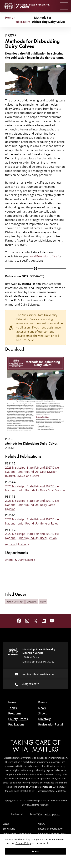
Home (9, 17)
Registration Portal (50, 724)
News (42, 708)
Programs (14, 713)
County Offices (18, 719)
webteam (44, 336)
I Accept (35, 851)
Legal (6, 823)
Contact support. (49, 814)
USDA (41, 823)
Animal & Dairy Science (20, 560)
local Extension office (43, 256)
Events (42, 702)
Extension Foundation (50, 828)
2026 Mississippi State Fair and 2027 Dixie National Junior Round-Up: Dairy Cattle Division (32, 505)
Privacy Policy (23, 843)
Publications (22, 22)
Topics (12, 708)
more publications (17, 544)
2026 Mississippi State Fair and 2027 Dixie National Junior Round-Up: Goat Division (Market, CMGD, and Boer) (32, 472)
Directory (44, 719)
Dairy (43, 601)
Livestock (32, 601)
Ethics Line (9, 828)
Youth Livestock (15, 601)
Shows (42, 713)
